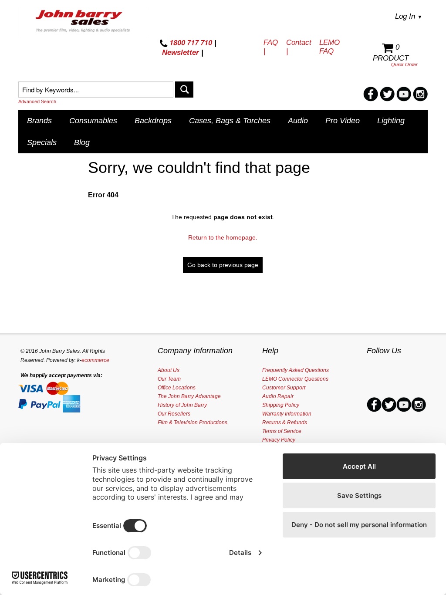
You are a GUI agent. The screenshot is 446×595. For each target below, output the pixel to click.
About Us (168, 370)
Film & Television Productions (192, 422)
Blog (82, 142)
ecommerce (95, 360)
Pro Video (342, 120)
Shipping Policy (280, 405)
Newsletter (180, 52)
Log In (408, 16)
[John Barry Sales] (83, 22)
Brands (39, 120)
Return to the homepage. (222, 237)
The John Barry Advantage (189, 396)
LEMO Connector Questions (295, 379)
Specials (42, 142)
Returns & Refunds (284, 422)
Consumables (93, 120)
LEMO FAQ (329, 46)
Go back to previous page (222, 264)
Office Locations (177, 388)
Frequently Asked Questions (295, 370)
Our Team (169, 379)
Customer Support (283, 388)
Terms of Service (281, 431)
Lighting (391, 120)
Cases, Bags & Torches (229, 120)
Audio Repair (278, 396)
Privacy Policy (278, 440)
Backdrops (153, 120)
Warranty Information (286, 414)
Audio (298, 120)
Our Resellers (174, 414)
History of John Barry (182, 405)
